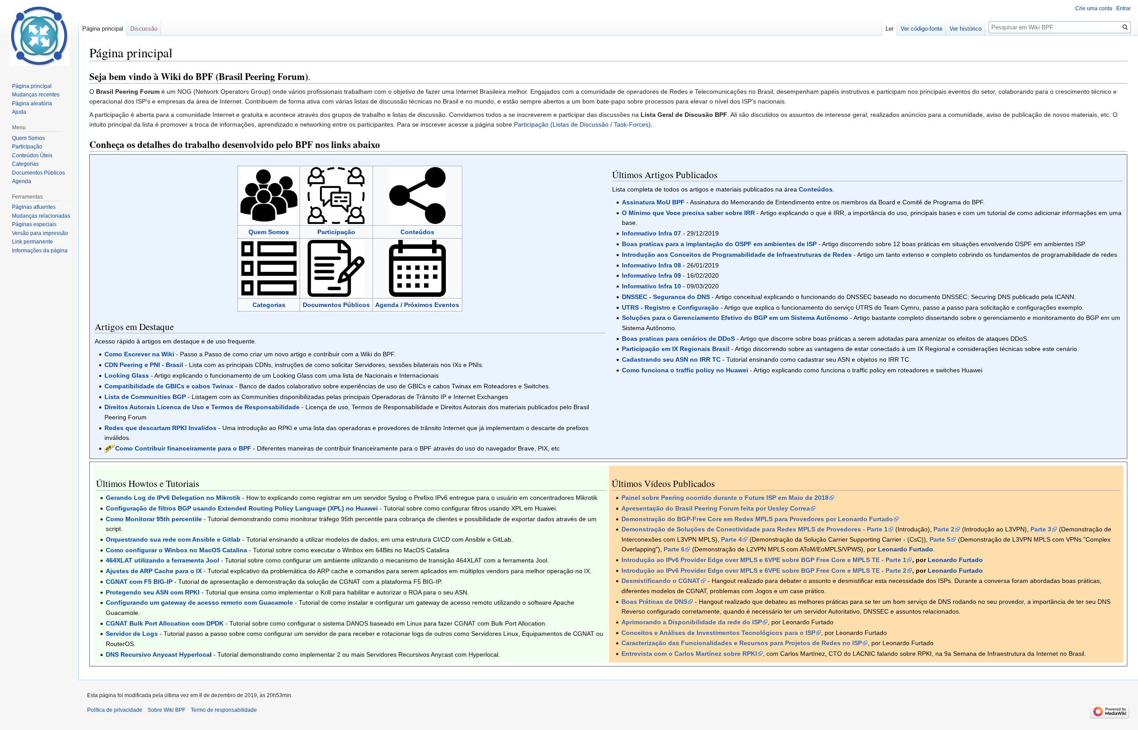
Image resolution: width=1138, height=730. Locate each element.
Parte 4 (731, 539)
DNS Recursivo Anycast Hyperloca (158, 654)
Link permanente (32, 242)
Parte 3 (1040, 529)
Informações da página (40, 250)
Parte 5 (940, 539)
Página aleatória (32, 103)
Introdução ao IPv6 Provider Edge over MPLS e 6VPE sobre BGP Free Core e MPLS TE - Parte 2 (763, 570)
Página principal (102, 28)
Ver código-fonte (921, 28)
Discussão (143, 28)
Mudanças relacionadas (41, 216)
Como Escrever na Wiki (139, 354)
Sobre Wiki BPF (166, 710)
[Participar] (336, 195)
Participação (27, 147)
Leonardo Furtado (955, 559)
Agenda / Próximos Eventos (417, 304)
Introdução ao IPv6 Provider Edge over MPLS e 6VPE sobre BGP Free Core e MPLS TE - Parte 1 (763, 559)
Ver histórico (966, 28)
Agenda (21, 181)
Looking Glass (126, 375)
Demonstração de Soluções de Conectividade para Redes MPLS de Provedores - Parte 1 (754, 529)
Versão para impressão (40, 233)
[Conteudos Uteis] (417, 195)
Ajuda (19, 112)
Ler (890, 28)
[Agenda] (417, 267)
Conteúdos (417, 231)
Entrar (1123, 8)
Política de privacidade (114, 710)
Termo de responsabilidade (224, 710)
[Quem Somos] (268, 195)
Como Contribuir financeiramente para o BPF (183, 448)
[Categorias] (268, 267)
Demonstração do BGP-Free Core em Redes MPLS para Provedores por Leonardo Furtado (757, 519)
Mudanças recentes (36, 95)
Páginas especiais (34, 224)
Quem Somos (268, 231)
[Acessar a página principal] (39, 35)
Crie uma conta (1093, 8)
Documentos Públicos (336, 304)
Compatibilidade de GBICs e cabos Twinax (168, 386)
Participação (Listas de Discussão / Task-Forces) (582, 124)
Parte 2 (944, 529)
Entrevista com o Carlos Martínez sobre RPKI (689, 653)
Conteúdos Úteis (32, 155)
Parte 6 (674, 549)
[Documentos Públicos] (336, 267)
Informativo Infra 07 (651, 233)
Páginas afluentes (34, 207)
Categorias (268, 304)
